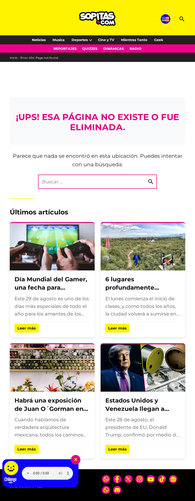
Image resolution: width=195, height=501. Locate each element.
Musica (59, 40)
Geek (158, 40)
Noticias (39, 40)
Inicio (14, 58)
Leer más (26, 328)
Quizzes (90, 48)
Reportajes (65, 48)
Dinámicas (113, 48)
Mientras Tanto (134, 40)
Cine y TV (106, 40)
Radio (135, 48)
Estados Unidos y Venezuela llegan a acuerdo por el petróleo (141, 409)
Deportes (80, 40)
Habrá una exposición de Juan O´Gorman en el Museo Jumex (49, 409)
